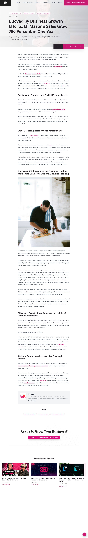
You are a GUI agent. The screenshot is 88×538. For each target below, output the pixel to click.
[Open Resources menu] (49, 2)
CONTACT (60, 2)
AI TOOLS (54, 2)
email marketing (29, 383)
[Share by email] (80, 46)
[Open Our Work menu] (41, 2)
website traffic (36, 74)
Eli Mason (28, 74)
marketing (43, 380)
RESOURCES (46, 2)
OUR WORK (37, 2)
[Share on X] (71, 46)
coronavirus (46, 83)
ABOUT (18, 2)
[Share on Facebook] (66, 46)
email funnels (34, 135)
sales (62, 86)
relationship (58, 66)
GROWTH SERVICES (27, 2)
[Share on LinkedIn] (75, 46)
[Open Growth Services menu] (32, 2)
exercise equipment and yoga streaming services (33, 366)
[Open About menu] (20, 2)
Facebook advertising (58, 109)
